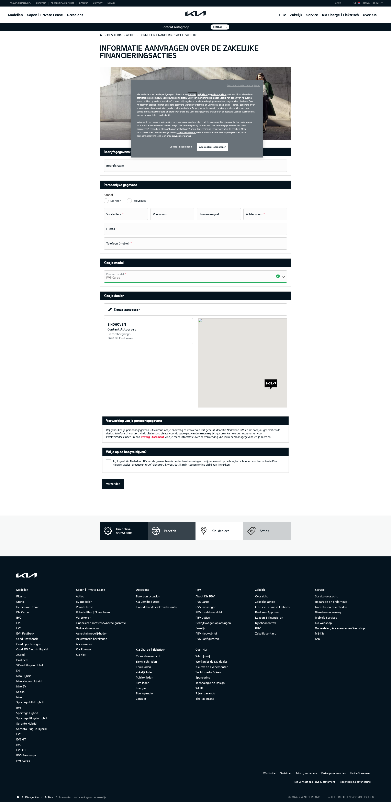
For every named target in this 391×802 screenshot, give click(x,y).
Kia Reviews (84, 649)
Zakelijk (296, 15)
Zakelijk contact (265, 633)
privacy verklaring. (181, 135)
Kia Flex (81, 654)
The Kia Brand (205, 698)
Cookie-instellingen (181, 146)
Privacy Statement (152, 436)
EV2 (18, 617)
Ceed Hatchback (27, 638)
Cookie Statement (360, 773)
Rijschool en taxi (265, 623)
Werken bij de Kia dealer (211, 661)
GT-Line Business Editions (272, 607)
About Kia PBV (205, 596)
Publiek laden (144, 677)
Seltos (20, 691)
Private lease (84, 607)
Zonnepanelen (145, 693)
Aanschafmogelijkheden (91, 633)
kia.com (192, 94)
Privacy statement (306, 773)
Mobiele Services (326, 617)
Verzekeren (83, 617)
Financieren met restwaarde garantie (101, 623)
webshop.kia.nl (218, 94)
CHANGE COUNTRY (372, 2)
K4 (18, 670)
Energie (141, 688)
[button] (340, 3)
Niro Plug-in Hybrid (29, 681)
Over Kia (370, 15)
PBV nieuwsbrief (206, 633)
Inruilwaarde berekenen (91, 638)
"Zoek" (356, 3)
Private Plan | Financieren (93, 612)
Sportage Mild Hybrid (30, 702)
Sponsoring (203, 677)
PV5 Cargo (23, 760)
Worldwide (269, 773)
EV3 (18, 623)
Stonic (20, 601)
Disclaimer (286, 773)
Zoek (338, 3)
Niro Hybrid (23, 676)
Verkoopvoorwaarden (333, 773)
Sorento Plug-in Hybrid (31, 728)
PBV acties (203, 617)
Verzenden (113, 483)
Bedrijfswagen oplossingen (213, 623)
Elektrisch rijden (146, 661)
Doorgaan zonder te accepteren (243, 85)
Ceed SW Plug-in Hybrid (32, 649)
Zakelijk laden (144, 672)
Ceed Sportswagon (28, 644)
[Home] (17, 797)
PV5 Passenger (26, 755)
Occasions (75, 15)
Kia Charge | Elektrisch (340, 15)
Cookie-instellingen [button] (20, 3)
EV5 (18, 707)
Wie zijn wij (203, 656)
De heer (115, 200)
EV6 (18, 734)
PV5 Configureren (207, 638)
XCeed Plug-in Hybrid (30, 665)
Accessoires (84, 644)
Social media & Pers (209, 672)
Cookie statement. (186, 132)
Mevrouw (140, 200)
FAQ (317, 638)
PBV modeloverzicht (209, 612)
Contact (218, 26)
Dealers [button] (83, 3)
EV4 (18, 628)
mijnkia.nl (203, 94)
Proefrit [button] (41, 3)
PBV (282, 15)
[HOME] (101, 35)
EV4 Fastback (25, 633)
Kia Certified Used (147, 601)
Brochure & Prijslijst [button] (62, 3)
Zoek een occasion (148, 596)
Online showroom (87, 628)
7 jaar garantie (205, 693)
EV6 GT (21, 739)
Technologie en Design (210, 682)
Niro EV (21, 686)
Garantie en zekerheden (331, 607)
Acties (80, 596)
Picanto (21, 596)
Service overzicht (326, 596)
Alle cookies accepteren (212, 146)
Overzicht (261, 596)
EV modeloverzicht (148, 656)
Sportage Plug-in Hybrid (32, 718)
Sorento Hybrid (26, 723)
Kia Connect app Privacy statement (314, 781)
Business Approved (267, 612)
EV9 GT (21, 750)
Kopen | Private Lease (45, 15)
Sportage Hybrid (27, 713)
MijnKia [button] (111, 3)
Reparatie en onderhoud (331, 601)
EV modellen (84, 601)
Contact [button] (97, 3)
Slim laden (142, 682)
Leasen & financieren (269, 617)
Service (312, 15)
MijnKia (319, 633)
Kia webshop (323, 623)
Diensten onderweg (328, 612)
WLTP (199, 688)
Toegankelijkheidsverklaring (355, 781)
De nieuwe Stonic (27, 607)
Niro (19, 697)
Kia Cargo (22, 612)
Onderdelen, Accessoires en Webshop (340, 628)
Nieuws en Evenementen (212, 667)
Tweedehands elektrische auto (156, 607)
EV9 (18, 744)
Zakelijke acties (265, 601)
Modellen (15, 15)
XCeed (20, 654)
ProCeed (21, 660)
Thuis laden (143, 667)
